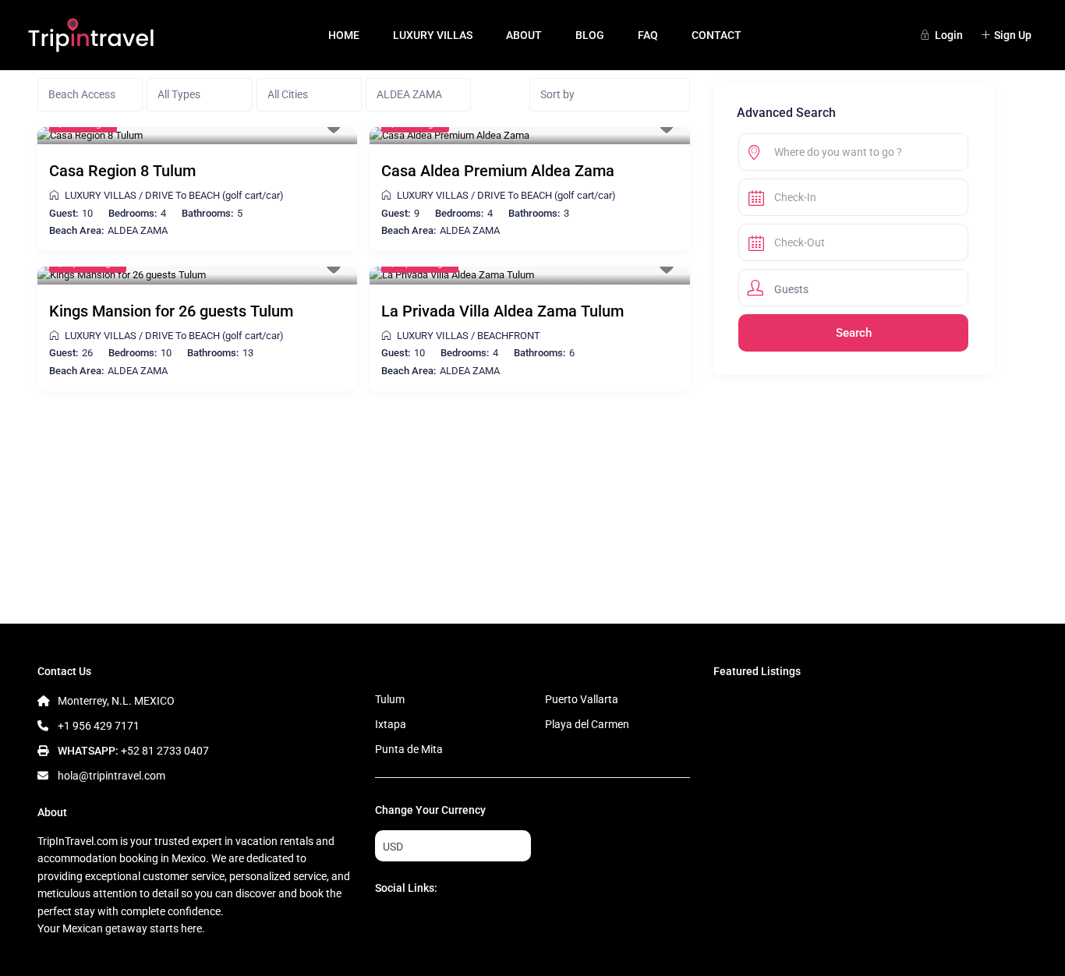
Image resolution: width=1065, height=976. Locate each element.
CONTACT (716, 35)
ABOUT (524, 35)
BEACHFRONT (508, 335)
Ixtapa (390, 724)
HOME (343, 35)
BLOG (589, 35)
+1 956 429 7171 (99, 726)
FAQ (648, 35)
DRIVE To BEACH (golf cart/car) (214, 195)
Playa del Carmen (587, 724)
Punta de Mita (409, 749)
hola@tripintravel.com (111, 775)
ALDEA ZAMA (138, 230)
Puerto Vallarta (581, 699)
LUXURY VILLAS (432, 35)
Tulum (390, 699)
